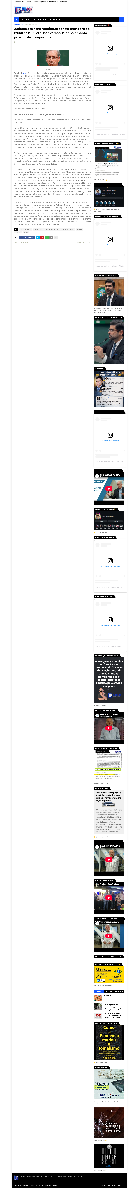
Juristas (72, 229)
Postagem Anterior (21, 242)
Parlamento (18, 232)
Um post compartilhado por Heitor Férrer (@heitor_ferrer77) (114, 75)
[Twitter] (38, 237)
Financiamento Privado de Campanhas (56, 229)
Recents (109, 991)
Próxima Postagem (83, 242)
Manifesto (79, 229)
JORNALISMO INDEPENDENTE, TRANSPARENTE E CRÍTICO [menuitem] (40, 20)
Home (103, 1185)
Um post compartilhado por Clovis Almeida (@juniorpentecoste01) (116, 587)
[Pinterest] (42, 237)
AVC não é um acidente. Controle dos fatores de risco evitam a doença (112, 1015)
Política (26, 232)
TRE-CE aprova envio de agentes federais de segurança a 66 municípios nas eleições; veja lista (113, 1007)
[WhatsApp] (47, 237)
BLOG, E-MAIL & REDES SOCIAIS (103, 959)
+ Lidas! (98, 991)
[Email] (51, 237)
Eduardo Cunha (38, 229)
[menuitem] (16, 19)
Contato (29, 2)
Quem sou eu (19, 2)
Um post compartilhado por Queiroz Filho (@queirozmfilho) (114, 266)
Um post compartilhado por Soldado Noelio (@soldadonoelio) (115, 134)
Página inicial (18, 25)
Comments (119, 991)
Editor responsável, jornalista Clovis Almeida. (50, 2)
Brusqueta (107, 996)
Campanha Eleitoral (30, 25)
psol (25, 73)
